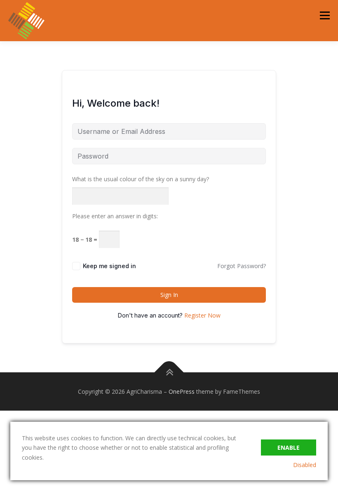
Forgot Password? (241, 266)
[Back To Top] (169, 372)
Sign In (169, 295)
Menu (324, 15)
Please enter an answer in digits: (115, 216)
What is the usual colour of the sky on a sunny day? (140, 179)
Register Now (202, 315)
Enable (288, 447)
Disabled (304, 465)
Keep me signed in (109, 265)
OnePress (182, 391)
